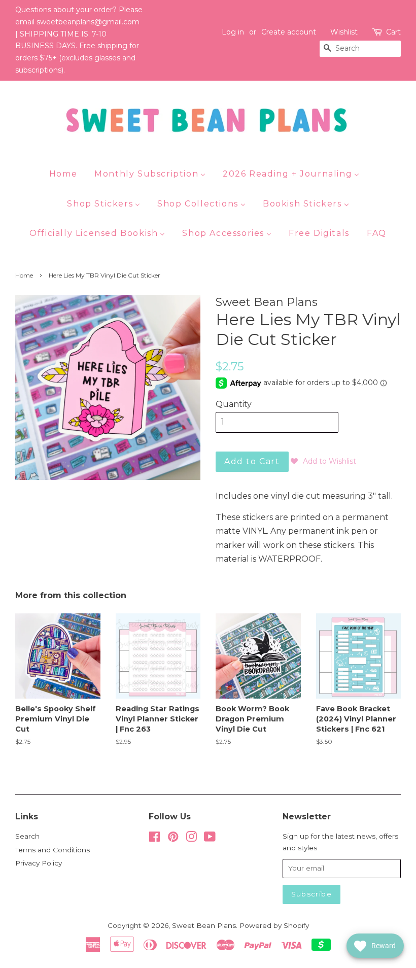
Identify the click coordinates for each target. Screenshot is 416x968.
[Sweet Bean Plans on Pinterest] (173, 839)
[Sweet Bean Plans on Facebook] (154, 839)
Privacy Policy (38, 863)
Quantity (234, 404)
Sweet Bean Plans (204, 925)
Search (27, 836)
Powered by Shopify (274, 925)
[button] (323, 461)
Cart (393, 32)
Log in (233, 32)
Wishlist (344, 32)
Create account (288, 32)
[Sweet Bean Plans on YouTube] (210, 839)
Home (24, 275)
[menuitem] (67, 173)
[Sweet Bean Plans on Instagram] (191, 839)
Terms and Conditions (52, 850)
